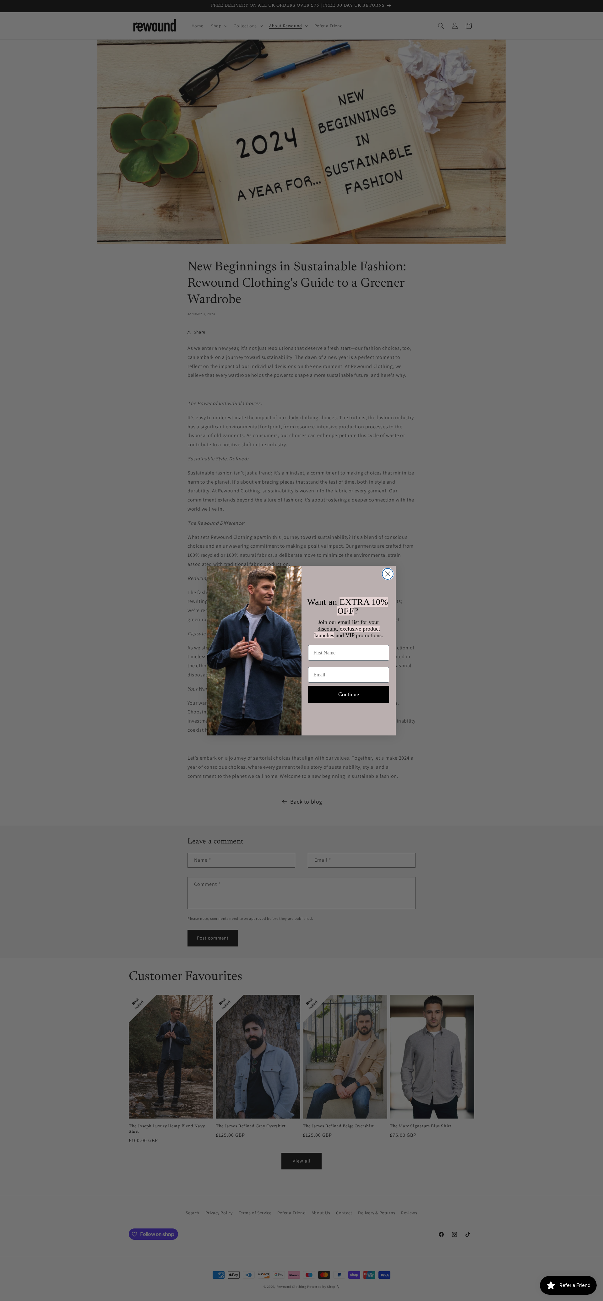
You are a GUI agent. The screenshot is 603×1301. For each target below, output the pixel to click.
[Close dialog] (387, 573)
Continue (348, 694)
